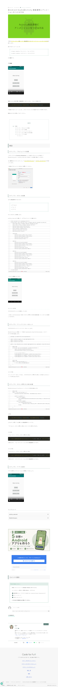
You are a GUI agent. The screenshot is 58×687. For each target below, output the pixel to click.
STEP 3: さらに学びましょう (29, 667)
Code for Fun (36, 569)
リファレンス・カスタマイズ (26, 7)
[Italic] (15, 611)
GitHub (25, 271)
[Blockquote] (23, 611)
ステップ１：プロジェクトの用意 (23, 128)
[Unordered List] (21, 611)
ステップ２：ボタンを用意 (21, 129)
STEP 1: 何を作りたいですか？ (29, 660)
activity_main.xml (12, 271)
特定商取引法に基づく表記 (11, 685)
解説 (16, 126)
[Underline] (16, 611)
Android (7, 681)
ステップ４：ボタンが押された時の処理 (24, 132)
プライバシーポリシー (21, 685)
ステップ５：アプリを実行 (21, 134)
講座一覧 (29, 670)
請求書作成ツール (25, 638)
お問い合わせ (29, 677)
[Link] (26, 611)
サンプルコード (20, 135)
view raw (47, 271)
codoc (45, 569)
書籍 (29, 673)
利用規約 (3, 685)
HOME (3, 681)
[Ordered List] (19, 611)
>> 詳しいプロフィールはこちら (20, 635)
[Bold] (13, 611)
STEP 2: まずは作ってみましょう (29, 664)
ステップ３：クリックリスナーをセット (24, 131)
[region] (29, 245)
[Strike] (18, 611)
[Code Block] (24, 611)
